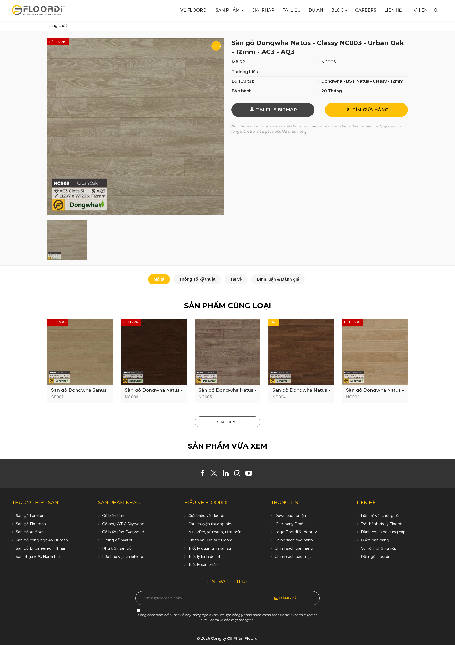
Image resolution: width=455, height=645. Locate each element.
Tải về (236, 279)
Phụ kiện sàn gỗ (117, 548)
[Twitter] (216, 474)
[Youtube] (250, 474)
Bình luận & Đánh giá (278, 279)
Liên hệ (393, 10)
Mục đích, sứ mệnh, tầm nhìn (214, 532)
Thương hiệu (244, 71)
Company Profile (291, 523)
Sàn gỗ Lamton (30, 515)
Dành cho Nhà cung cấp (383, 532)
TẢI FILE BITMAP (276, 109)
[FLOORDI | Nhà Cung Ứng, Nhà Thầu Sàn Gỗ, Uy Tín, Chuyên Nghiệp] (38, 9)
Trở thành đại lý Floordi (381, 523)
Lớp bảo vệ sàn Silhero (122, 556)
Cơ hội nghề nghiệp (379, 548)
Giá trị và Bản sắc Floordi (210, 540)
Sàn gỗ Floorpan (31, 523)
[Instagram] (239, 474)
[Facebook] (204, 474)
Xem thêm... (227, 422)
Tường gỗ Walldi (117, 540)
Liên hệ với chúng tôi (380, 515)
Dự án (316, 10)
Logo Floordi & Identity (296, 532)
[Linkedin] (227, 474)
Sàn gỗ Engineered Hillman (41, 548)
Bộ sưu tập (243, 81)
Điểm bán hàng (375, 540)
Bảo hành (241, 90)
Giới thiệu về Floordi (206, 515)
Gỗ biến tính (113, 515)
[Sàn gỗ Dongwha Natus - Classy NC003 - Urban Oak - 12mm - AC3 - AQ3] (135, 126)
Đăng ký (287, 598)
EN (424, 10)
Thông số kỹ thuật (197, 279)
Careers (365, 10)
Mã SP (238, 62)
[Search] (436, 10)
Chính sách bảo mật (293, 556)
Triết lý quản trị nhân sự (209, 548)
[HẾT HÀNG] (80, 351)
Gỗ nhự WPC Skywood (123, 523)
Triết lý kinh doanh (204, 556)
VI (416, 10)
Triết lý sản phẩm (203, 564)
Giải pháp (262, 10)
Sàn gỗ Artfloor (30, 532)
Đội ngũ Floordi (375, 556)
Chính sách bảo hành (294, 540)
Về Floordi (194, 10)
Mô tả (159, 279)
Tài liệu (291, 10)
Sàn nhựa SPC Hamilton (38, 556)
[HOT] (301, 351)
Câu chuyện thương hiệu (210, 523)
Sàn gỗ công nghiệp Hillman (42, 540)
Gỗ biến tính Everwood (123, 532)
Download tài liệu (290, 515)
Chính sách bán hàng (294, 548)
